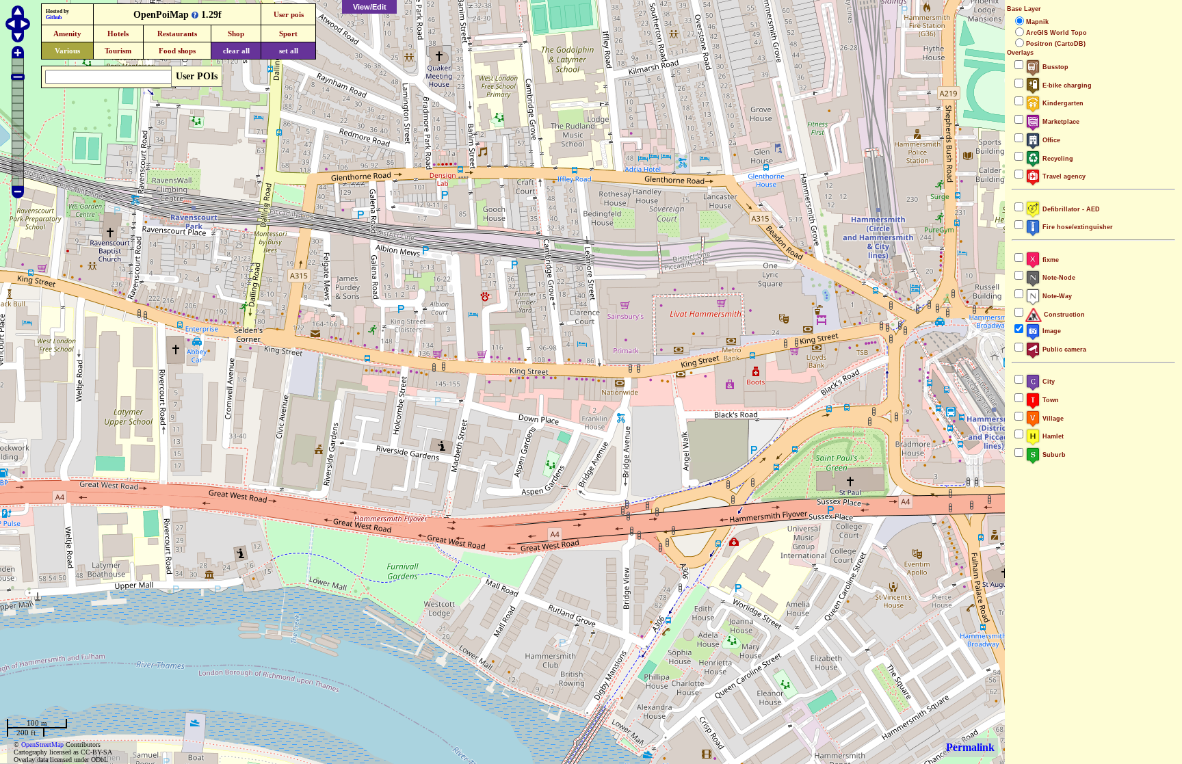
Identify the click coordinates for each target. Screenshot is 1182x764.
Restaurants (177, 33)
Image (1050, 331)
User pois (289, 14)
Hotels (118, 33)
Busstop (1054, 67)
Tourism (118, 51)
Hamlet (1052, 436)
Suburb (1053, 454)
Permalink (970, 747)
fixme (1049, 259)
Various (67, 51)
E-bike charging (1066, 85)
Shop (236, 33)
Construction (1063, 314)
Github (54, 17)
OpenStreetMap (42, 744)
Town (1049, 400)
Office (1050, 140)
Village (1052, 418)
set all (288, 51)
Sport (288, 33)
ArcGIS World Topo (1056, 32)
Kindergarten (1062, 103)
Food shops (177, 51)
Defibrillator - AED (1070, 209)
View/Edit (369, 7)
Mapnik (1037, 21)
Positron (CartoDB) (1056, 43)
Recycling (1056, 158)
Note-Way (1056, 296)
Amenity (67, 33)
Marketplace (1059, 121)
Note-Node (1057, 277)
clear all (236, 51)
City (1047, 381)
